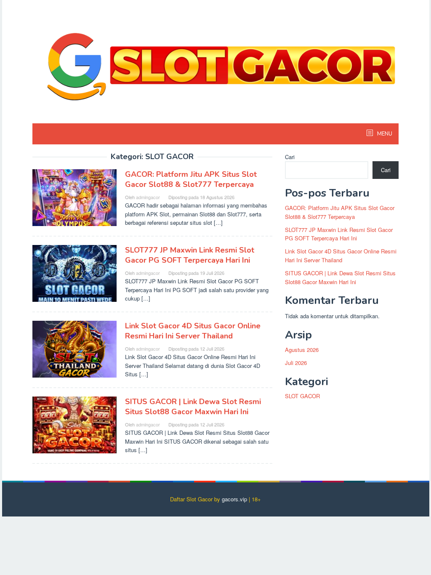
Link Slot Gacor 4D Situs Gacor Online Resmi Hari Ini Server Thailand (193, 331)
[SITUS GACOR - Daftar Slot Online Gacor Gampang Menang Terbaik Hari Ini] (215, 60)
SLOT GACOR (302, 396)
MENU (384, 134)
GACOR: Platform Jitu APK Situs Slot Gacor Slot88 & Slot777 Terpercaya (191, 179)
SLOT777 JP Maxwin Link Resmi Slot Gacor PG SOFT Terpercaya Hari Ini (189, 255)
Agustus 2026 (302, 350)
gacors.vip (234, 499)
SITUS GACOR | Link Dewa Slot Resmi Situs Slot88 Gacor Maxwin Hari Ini (193, 407)
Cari (290, 157)
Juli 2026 (296, 363)
